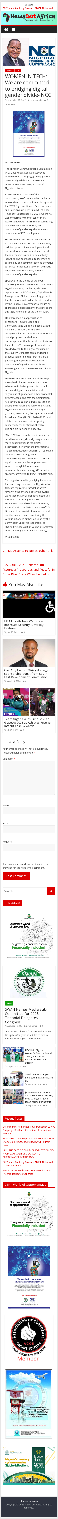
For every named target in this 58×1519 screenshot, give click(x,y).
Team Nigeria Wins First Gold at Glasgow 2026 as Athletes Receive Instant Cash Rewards (27, 722)
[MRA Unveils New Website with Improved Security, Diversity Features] (29, 592)
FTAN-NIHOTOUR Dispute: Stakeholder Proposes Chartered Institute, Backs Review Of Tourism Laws (28, 1142)
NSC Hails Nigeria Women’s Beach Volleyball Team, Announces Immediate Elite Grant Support (38, 1056)
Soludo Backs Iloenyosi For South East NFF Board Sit (39, 1077)
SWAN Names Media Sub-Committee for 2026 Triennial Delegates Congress (26, 1015)
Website (7, 841)
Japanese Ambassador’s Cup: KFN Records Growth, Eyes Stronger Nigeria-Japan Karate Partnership (39, 1097)
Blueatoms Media (29, 1501)
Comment (9, 758)
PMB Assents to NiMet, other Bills (28, 551)
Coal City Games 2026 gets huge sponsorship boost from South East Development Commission (26, 673)
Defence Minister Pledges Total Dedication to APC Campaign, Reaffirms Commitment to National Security (29, 1130)
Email (5, 823)
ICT (17, 70)
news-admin (36, 100)
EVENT (9, 70)
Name (6, 805)
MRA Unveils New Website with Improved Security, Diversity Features (25, 624)
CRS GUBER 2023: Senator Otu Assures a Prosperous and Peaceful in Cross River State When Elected (29, 569)
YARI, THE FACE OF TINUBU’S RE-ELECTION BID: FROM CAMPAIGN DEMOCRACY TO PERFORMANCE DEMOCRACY (28, 1154)
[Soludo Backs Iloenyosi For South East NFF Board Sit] (13, 1072)
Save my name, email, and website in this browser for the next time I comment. (25, 865)
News (9, 1003)
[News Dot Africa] (6, 29)
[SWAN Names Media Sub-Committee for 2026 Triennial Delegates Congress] (29, 967)
